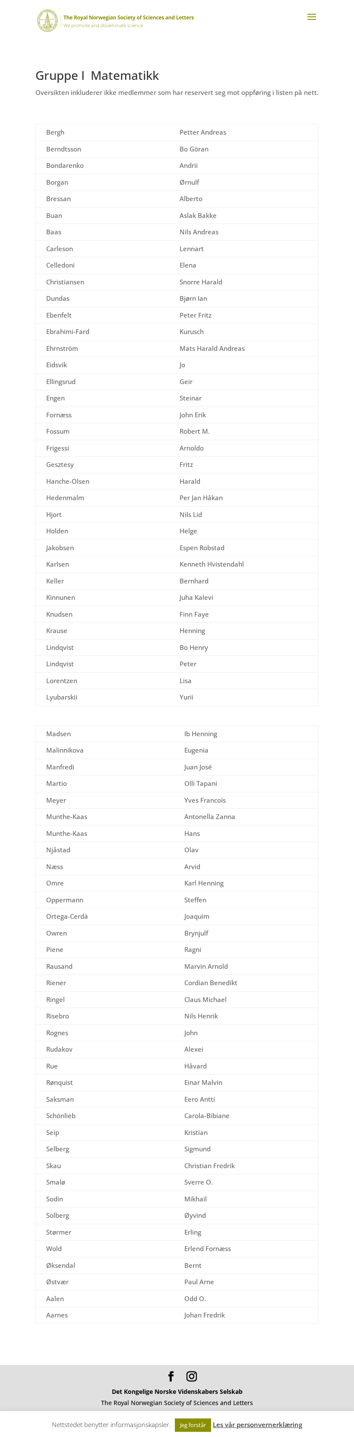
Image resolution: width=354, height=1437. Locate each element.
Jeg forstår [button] (193, 1425)
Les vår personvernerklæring (257, 1424)
